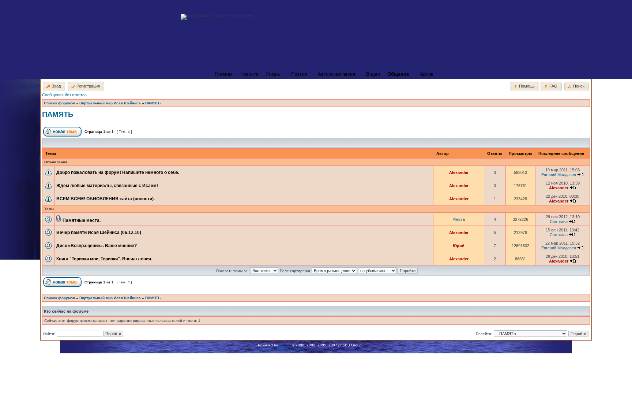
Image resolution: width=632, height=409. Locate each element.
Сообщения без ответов (64, 95)
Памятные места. (82, 220)
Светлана (559, 221)
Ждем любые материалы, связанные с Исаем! (107, 185)
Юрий (458, 245)
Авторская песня (336, 74)
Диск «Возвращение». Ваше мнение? (96, 245)
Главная (224, 74)
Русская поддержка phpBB (281, 349)
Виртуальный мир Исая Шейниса (110, 103)
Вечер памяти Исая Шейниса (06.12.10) (98, 232)
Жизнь (273, 74)
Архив (426, 74)
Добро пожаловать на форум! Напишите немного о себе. (117, 172)
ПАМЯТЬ (153, 103)
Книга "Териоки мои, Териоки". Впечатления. (104, 258)
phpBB (285, 345)
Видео (373, 74)
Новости (249, 74)
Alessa (459, 219)
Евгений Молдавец (558, 174)
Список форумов (59, 103)
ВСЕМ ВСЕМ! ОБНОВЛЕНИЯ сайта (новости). (105, 198)
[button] (54, 86)
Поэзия (299, 74)
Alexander (459, 172)
